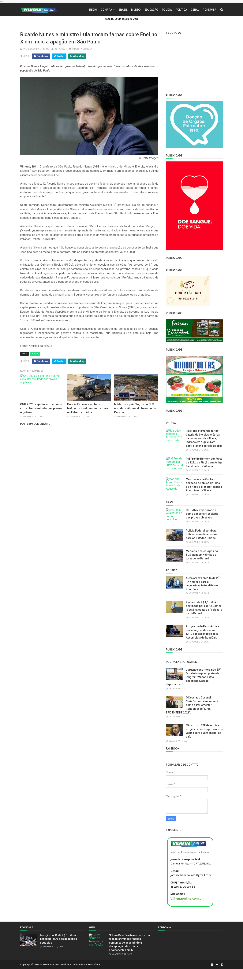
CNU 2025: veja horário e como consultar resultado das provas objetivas (41, 408)
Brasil (122, 9)
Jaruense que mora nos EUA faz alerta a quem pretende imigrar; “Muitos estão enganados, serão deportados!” (193, 677)
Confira (106, 9)
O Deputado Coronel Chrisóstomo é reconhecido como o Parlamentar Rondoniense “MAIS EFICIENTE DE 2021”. (193, 705)
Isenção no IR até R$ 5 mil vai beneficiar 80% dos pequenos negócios (58, 939)
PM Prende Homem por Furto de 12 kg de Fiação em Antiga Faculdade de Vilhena (204, 462)
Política (181, 9)
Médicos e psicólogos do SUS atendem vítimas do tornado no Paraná (135, 408)
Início (93, 9)
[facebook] (212, 964)
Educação (151, 9)
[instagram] (221, 964)
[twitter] (217, 964)
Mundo (136, 9)
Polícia (167, 9)
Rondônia (209, 9)
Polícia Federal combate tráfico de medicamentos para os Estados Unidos (87, 408)
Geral (195, 9)
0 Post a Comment (83, 49)
